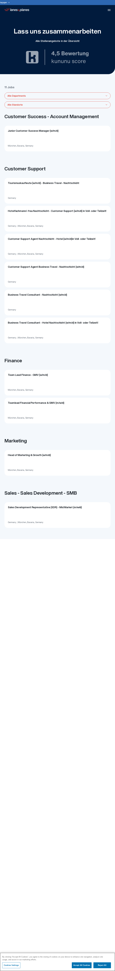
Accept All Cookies (81, 965)
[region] (57, 962)
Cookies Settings (11, 965)
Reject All (102, 965)
